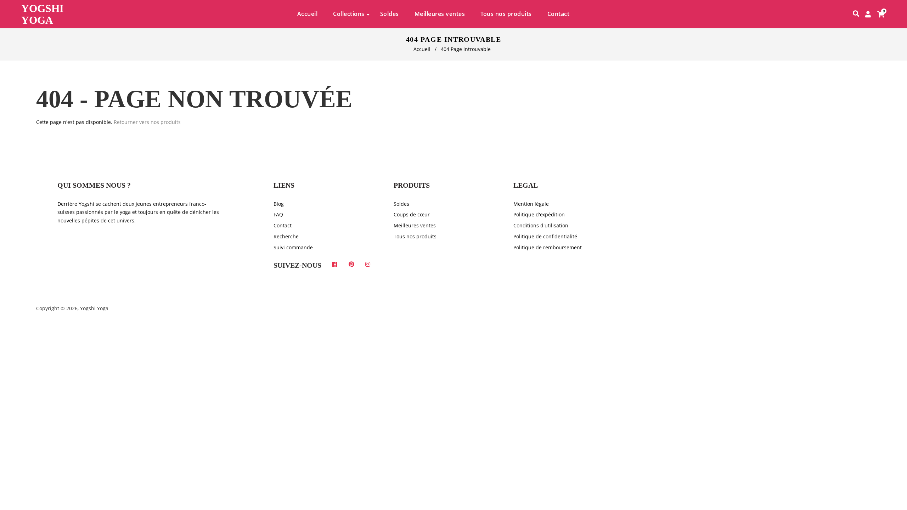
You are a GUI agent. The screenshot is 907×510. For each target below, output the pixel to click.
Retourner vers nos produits (147, 122)
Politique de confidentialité (545, 236)
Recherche (286, 236)
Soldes (401, 203)
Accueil (421, 49)
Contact (283, 225)
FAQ (278, 214)
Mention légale (531, 203)
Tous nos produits (415, 236)
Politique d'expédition (539, 214)
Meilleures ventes (415, 225)
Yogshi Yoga (42, 14)
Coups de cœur (412, 214)
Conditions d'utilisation (540, 225)
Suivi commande (293, 247)
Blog (279, 203)
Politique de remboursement (547, 247)
